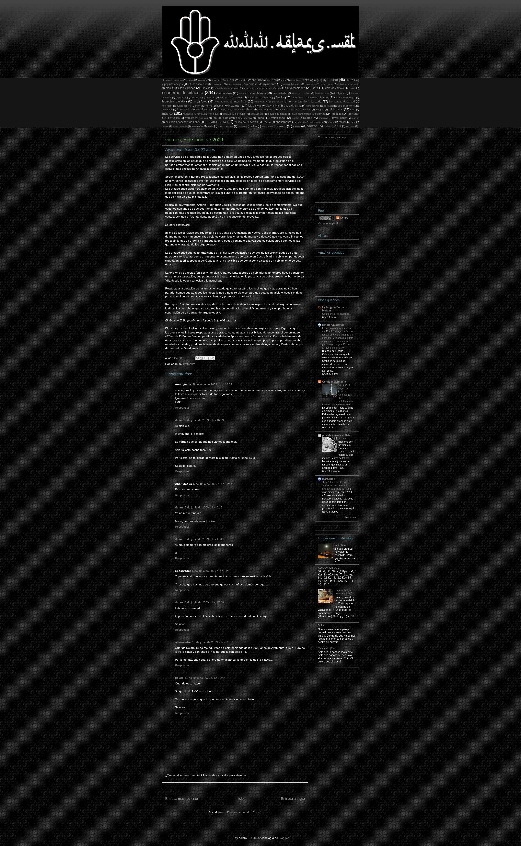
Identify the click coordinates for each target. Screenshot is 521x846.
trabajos (242, 126)
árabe (283, 80)
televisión (197, 126)
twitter (253, 126)
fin (195, 101)
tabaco (331, 122)
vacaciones (267, 126)
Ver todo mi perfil (328, 223)
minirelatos (336, 109)
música (167, 114)
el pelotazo (181, 97)
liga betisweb (266, 109)
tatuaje (165, 126)
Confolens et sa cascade (336, 313)
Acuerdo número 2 (328, 567)
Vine (328, 126)
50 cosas (166, 80)
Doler (321, 625)
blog (348, 80)
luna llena (306, 109)
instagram (234, 105)
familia (280, 97)
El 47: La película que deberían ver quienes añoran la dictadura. (334, 485)
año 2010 (229, 80)
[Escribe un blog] (201, 358)
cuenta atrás (224, 93)
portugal (353, 113)
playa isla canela (277, 113)
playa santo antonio (301, 114)
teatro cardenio (180, 126)
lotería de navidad (288, 109)
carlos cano (217, 84)
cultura (242, 93)
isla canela (254, 105)
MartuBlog (328, 478)
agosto (190, 80)
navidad (201, 114)
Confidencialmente (334, 381)
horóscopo (167, 106)
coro (315, 87)
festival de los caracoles (303, 97)
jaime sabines (313, 106)
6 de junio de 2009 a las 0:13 (203, 507)
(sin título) (340, 545)
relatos (307, 117)
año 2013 (272, 80)
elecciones (196, 97)
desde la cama (322, 93)
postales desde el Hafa (336, 435)
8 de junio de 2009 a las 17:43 (204, 602)
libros (249, 109)
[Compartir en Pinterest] (213, 358)
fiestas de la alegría (346, 97)
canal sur (201, 84)
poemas (320, 113)
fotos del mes (222, 101)
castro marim (326, 84)
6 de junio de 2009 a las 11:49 (204, 539)
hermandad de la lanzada (305, 101)
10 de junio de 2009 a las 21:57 (212, 642)
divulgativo (339, 93)
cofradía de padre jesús (227, 88)
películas (240, 113)
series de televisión (246, 122)
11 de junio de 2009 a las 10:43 (205, 677)
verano (281, 126)
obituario (227, 114)
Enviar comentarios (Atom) (244, 812)
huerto (209, 106)
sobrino (302, 122)
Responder (182, 407)
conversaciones (295, 87)
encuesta (210, 97)
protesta (189, 118)
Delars (344, 217)
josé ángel (329, 106)
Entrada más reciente (181, 799)
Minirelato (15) (326, 648)
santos (355, 118)
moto (352, 109)
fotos (204, 101)
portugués (174, 118)
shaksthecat (283, 121)
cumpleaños (258, 93)
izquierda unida (292, 105)
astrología (309, 79)
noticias (213, 113)
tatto (353, 122)
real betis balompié (224, 117)
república (323, 118)
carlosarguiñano (235, 84)
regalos (295, 118)
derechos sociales (301, 93)
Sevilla (267, 122)
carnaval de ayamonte (261, 84)
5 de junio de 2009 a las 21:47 (212, 483)
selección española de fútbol (183, 122)
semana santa (215, 122)
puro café (203, 118)
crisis (352, 88)
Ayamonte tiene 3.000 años (190, 149)
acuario (179, 80)
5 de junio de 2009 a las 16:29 (204, 420)
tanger (342, 122)
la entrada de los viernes (193, 109)
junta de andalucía (347, 106)
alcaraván (202, 80)
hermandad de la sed (342, 101)
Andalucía (216, 80)
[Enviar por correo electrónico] (197, 358)
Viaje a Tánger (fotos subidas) (343, 592)
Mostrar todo (350, 517)
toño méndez (225, 126)
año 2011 (243, 80)
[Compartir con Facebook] (209, 358)
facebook (266, 97)
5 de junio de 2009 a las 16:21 (212, 384)
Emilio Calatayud (333, 324)
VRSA (337, 126)
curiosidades (280, 93)
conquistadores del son (269, 88)
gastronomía (260, 101)
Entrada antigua (293, 799)
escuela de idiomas (231, 97)
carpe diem (310, 84)
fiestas (324, 97)
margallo (320, 109)
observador (183, 642)
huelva (198, 106)
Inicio (239, 799)
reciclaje (248, 118)
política (336, 113)
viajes (296, 126)
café (190, 84)
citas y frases (186, 87)
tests (210, 126)
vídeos (312, 126)
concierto (248, 88)
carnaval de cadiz (292, 84)
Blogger (284, 837)
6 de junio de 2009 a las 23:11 (211, 570)
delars (179, 420)
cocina (206, 88)
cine (168, 87)
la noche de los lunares (229, 109)
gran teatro (277, 101)
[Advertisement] (348, 173)
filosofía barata (173, 101)
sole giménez (316, 122)
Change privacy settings (332, 137)
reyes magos (339, 118)
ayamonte (330, 80)
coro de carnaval (335, 88)
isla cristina (272, 105)
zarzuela (350, 126)
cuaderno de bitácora (182, 92)
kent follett (167, 109)
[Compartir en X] (205, 358)
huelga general (184, 106)
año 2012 (257, 80)
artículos (294, 80)
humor (220, 105)
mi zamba (343, 438)
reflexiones (278, 117)
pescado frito (257, 114)
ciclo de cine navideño (348, 84)
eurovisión (253, 97)
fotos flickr (240, 101)
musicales (188, 114)
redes (260, 117)
